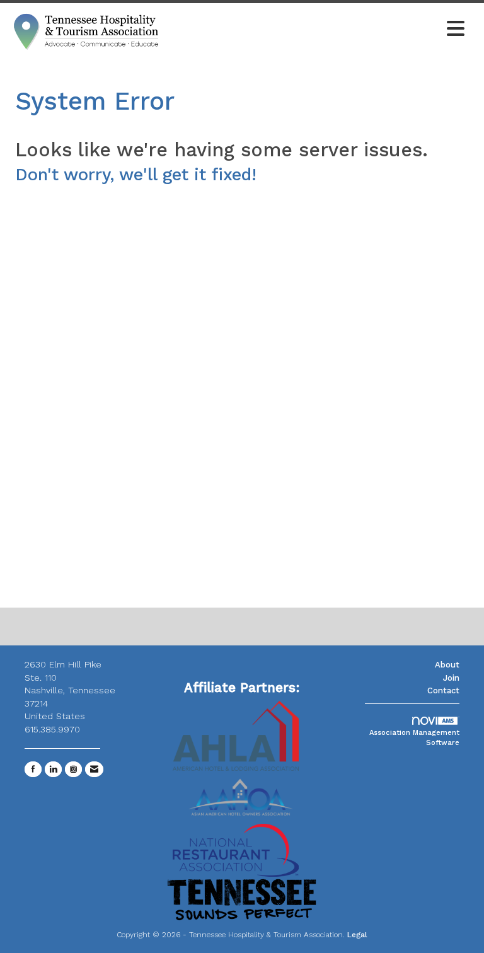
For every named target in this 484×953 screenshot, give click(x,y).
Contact (443, 690)
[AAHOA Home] (242, 793)
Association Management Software (414, 738)
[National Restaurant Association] (236, 849)
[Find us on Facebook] (33, 769)
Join (451, 678)
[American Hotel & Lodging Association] (236, 735)
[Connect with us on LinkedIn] (53, 769)
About (447, 664)
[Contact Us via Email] (94, 769)
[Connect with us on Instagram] (73, 769)
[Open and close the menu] (317, 29)
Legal (357, 934)
